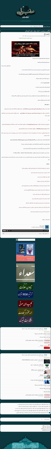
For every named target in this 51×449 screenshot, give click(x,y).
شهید (42, 26)
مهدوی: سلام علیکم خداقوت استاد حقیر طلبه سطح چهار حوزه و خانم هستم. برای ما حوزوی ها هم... (31, 410)
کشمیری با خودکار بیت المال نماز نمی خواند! (42, 333)
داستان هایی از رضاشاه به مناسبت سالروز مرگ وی (34, 340)
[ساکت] (7, 230)
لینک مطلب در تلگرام (46, 219)
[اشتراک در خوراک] (0, 30)
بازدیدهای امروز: (47, 425)
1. (44, 233)
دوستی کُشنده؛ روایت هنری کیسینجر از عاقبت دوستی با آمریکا (32, 328)
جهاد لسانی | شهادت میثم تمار (45, 388)
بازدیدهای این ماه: (47, 428)
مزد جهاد (41, 345)
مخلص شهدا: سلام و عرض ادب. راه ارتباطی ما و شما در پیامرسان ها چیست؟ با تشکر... (33, 406)
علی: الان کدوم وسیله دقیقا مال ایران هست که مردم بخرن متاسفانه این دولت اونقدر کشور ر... (31, 412)
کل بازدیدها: (48, 430)
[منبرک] (25, 11)
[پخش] (47, 230)
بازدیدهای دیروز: (47, 427)
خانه (50, 28)
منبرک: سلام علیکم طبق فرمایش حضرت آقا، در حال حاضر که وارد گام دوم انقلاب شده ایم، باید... (31, 408)
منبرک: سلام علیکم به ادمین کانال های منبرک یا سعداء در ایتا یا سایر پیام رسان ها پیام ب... (32, 404)
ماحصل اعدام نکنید (47, 391)
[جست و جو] (17, 240)
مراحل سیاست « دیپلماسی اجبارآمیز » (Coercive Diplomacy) (32, 359)
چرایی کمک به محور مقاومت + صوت (37, 364)
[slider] (4, 230)
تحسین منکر (47, 34)
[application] (25, 230)
